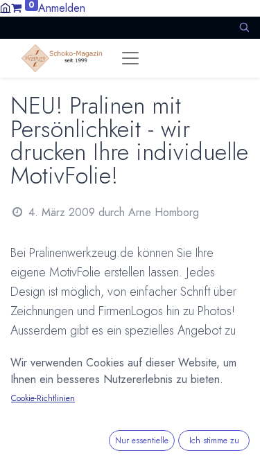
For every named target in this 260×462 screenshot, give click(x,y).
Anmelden (61, 8)
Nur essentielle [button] (141, 440)
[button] (244, 27)
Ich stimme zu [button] (214, 440)
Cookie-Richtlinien (43, 398)
